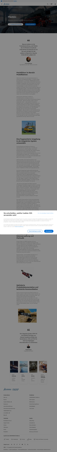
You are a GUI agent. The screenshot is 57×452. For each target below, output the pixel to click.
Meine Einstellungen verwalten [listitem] (35, 231)
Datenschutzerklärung (19, 226)
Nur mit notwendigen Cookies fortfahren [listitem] (45, 213)
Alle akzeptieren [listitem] (49, 231)
